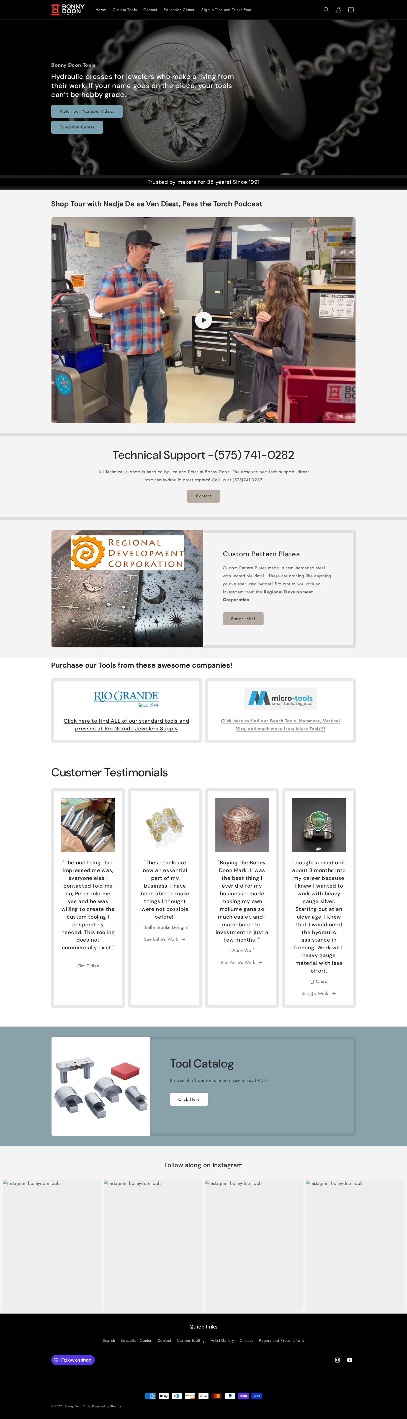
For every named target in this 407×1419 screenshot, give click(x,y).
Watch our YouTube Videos (87, 111)
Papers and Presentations (281, 1340)
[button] (326, 10)
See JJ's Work (315, 993)
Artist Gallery (222, 1340)
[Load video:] (203, 320)
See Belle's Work (161, 939)
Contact (203, 496)
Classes (246, 1340)
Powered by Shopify (107, 1406)
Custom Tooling (191, 1340)
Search (109, 1340)
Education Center (77, 127)
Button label (243, 619)
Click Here (189, 1099)
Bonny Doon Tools (78, 1406)
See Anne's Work (238, 962)
